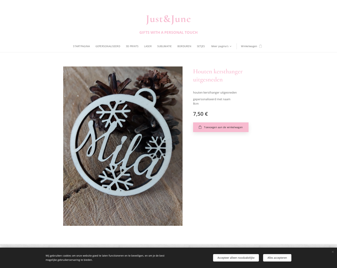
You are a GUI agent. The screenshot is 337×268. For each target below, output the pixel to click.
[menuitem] (83, 46)
